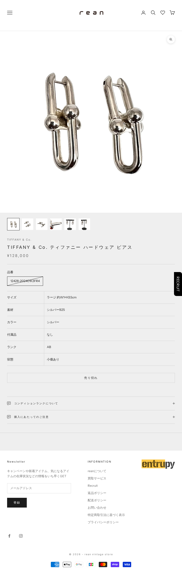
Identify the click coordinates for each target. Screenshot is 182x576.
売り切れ (91, 377)
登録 (17, 502)
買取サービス (97, 478)
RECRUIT (178, 284)
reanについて (97, 471)
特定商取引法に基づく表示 (106, 515)
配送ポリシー (97, 500)
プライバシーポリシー (103, 522)
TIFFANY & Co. (19, 239)
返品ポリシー (97, 493)
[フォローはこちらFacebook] (9, 536)
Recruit (93, 486)
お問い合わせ (97, 508)
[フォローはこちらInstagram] (21, 536)
